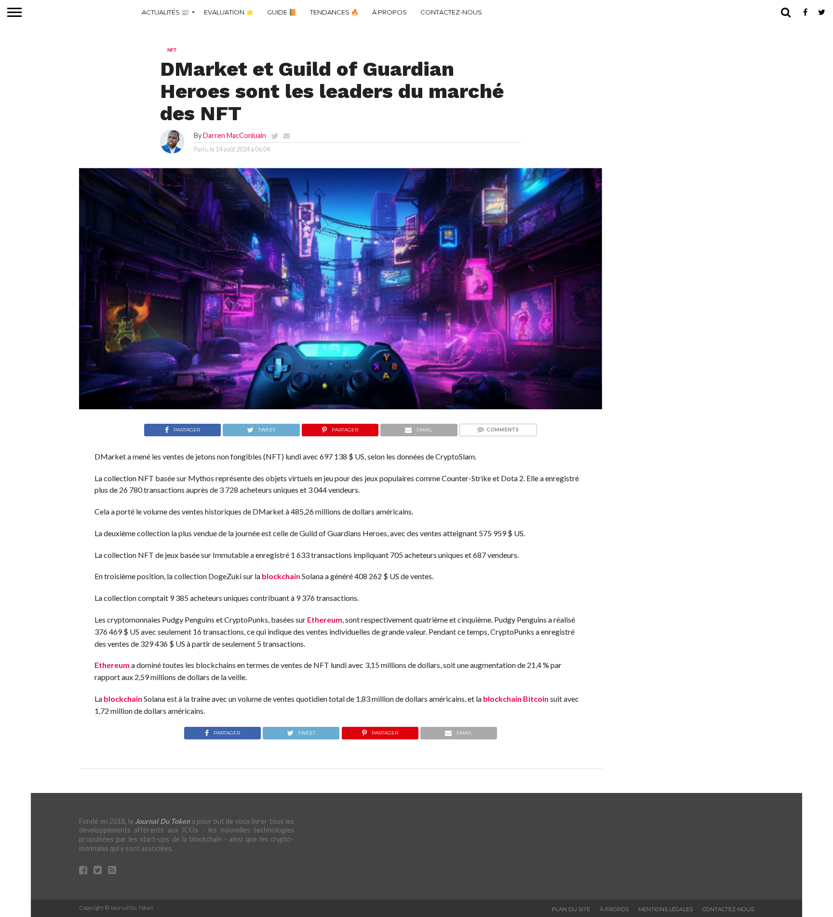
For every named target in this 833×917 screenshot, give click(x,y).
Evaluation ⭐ (229, 12)
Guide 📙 (281, 12)
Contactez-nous (451, 12)
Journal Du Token (162, 821)
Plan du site (571, 909)
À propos (389, 12)
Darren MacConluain (234, 135)
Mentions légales (665, 909)
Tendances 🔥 (334, 12)
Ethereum (324, 619)
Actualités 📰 (165, 12)
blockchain (281, 576)
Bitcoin (536, 698)
